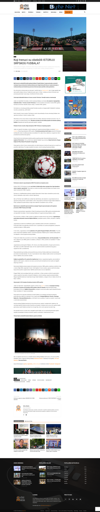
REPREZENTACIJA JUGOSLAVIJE (19, 381)
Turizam (38, 12)
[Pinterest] (37, 78)
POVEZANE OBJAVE (18, 421)
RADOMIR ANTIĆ (49, 380)
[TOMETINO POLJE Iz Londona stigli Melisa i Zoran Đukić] (67, 160)
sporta (42, 285)
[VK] (52, 78)
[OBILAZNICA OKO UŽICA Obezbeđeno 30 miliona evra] (67, 153)
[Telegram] (46, 78)
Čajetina (15, 433)
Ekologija (53, 12)
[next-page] (17, 454)
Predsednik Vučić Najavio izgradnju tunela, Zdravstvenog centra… (69, 198)
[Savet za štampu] (75, 84)
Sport (20, 15)
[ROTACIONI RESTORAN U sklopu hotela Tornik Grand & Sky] (81, 192)
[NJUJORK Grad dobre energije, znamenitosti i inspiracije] (67, 179)
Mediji (60, 12)
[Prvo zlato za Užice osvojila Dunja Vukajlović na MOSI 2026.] (21, 444)
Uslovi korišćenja (54, 510)
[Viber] (30, 78)
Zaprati (83, 125)
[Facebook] (76, 1)
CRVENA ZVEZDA (24, 380)
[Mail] (83, 1)
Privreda (30, 12)
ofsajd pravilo (45, 90)
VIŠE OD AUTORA (28, 421)
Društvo (45, 12)
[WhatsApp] (33, 78)
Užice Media (18, 71)
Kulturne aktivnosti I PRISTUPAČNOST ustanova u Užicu (50, 399)
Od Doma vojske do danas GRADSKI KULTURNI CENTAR (24, 399)
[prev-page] (14, 454)
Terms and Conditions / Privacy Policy (66, 510)
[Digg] (55, 78)
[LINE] (58, 78)
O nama (39, 0)
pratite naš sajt (36, 363)
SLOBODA (28, 381)
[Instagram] (79, 1)
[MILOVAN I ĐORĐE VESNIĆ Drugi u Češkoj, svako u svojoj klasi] (53, 444)
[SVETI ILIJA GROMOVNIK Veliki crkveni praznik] (42, 475)
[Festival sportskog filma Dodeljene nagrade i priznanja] (21, 429)
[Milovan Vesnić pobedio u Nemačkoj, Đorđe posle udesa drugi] (37, 444)
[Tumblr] (27, 78)
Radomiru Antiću (38, 358)
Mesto (23, 12)
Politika (66, 195)
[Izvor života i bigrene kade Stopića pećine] (67, 166)
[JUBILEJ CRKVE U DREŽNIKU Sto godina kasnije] (81, 205)
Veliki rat (67, 12)
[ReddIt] (40, 78)
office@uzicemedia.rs (46, 505)
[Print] (43, 78)
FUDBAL (29, 380)
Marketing (35, 0)
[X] (18, 78)
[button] (84, 12)
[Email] (24, 78)
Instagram (57, 363)
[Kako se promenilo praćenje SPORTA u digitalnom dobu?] (37, 429)
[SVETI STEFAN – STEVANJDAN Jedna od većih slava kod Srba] (42, 481)
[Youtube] (85, 1)
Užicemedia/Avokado (21, 378)
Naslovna (17, 12)
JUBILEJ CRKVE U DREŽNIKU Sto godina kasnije (80, 211)
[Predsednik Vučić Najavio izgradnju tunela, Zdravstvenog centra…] (69, 192)
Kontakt (43, 0)
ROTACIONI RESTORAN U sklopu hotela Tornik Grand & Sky (81, 198)
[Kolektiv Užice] (37, 371)
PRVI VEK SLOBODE (40, 380)
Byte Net (24, 510)
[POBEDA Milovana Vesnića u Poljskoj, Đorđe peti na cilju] (53, 429)
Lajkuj (84, 122)
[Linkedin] (81, 1)
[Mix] (49, 78)
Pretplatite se (82, 128)
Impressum (47, 510)
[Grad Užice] (75, 107)
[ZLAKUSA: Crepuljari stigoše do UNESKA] (67, 173)
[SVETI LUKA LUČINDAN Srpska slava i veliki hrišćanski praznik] (67, 138)
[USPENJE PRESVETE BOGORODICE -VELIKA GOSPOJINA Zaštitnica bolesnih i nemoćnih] (69, 205)
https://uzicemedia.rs (27, 407)
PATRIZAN (34, 380)
